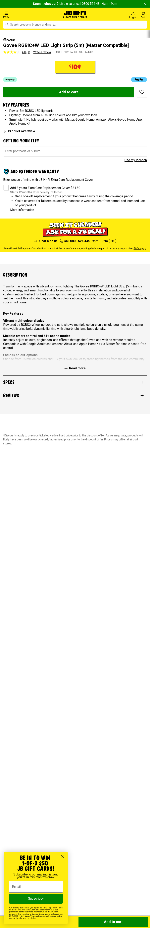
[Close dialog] (62, 856)
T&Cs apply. (140, 248)
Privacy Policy (23, 910)
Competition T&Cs (54, 908)
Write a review (42, 51)
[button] (25, 14)
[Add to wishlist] (142, 92)
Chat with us (48, 240)
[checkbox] (4, 186)
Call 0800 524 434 (77, 240)
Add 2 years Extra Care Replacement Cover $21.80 (45, 187)
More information (22, 209)
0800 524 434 (91, 4)
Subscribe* (36, 898)
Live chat (65, 4)
